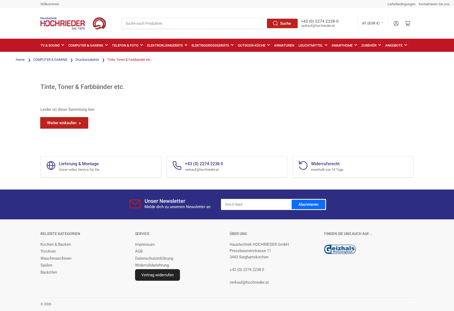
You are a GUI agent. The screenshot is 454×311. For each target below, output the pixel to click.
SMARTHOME (342, 45)
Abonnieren (308, 204)
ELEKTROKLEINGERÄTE (165, 45)
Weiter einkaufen (61, 123)
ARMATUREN (284, 45)
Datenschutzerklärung (154, 258)
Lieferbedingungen (401, 4)
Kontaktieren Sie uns (434, 4)
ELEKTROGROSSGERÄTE (210, 45)
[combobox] (209, 23)
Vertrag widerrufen (157, 275)
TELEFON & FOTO (125, 45)
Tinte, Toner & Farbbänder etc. (129, 60)
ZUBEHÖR (368, 45)
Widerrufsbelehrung (152, 265)
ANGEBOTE (394, 45)
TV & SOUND (50, 45)
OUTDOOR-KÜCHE (251, 45)
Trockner (48, 251)
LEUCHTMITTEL (310, 45)
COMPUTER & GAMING (85, 45)
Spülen (46, 265)
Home (20, 60)
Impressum (145, 244)
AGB (139, 251)
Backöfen (48, 272)
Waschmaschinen (55, 258)
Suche (285, 23)
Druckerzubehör (87, 60)
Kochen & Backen (55, 244)
